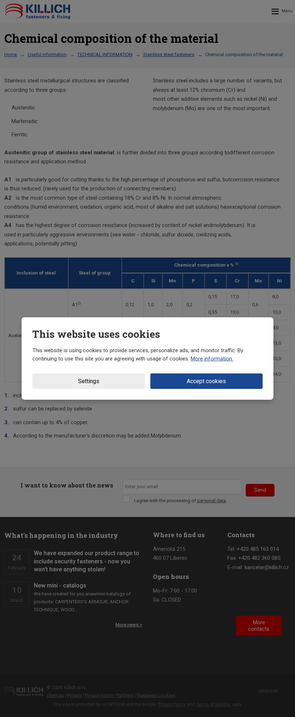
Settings (88, 381)
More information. (212, 358)
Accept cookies (206, 381)
